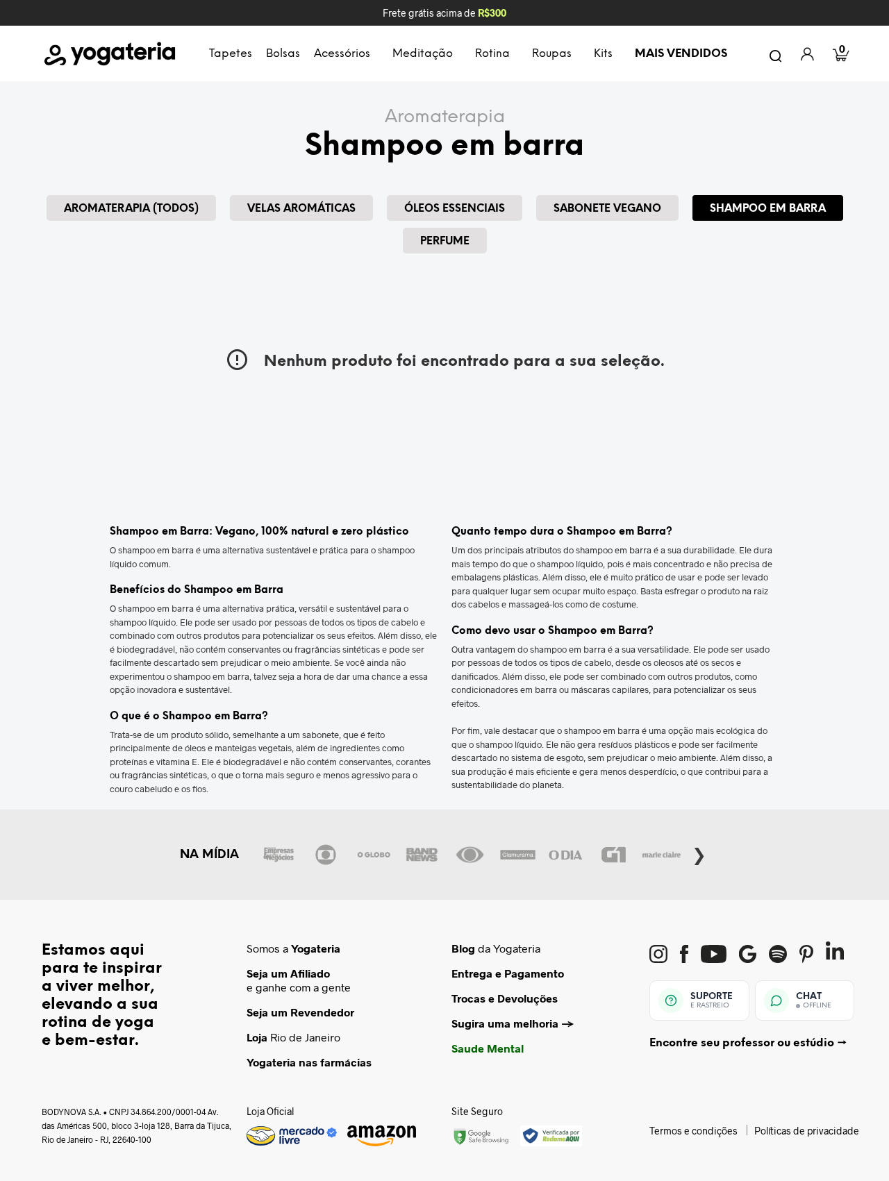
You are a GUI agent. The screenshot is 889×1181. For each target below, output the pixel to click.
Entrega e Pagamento (507, 973)
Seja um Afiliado (288, 973)
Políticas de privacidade (806, 1131)
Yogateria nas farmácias (309, 1062)
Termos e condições (693, 1131)
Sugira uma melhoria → (512, 1023)
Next (699, 852)
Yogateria (315, 948)
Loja (257, 1037)
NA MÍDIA (209, 854)
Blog (463, 948)
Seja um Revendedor (300, 1012)
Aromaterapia (445, 117)
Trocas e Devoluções (504, 998)
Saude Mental (487, 1048)
